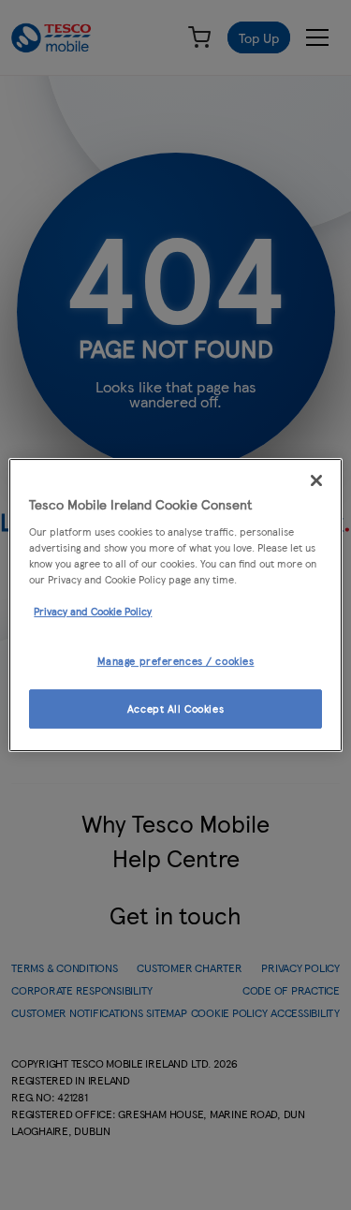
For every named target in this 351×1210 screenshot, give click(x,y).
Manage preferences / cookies (176, 660)
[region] (175, 605)
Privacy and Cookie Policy (93, 610)
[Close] (316, 480)
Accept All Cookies (175, 708)
